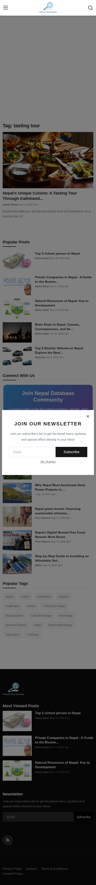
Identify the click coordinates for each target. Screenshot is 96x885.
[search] (90, 8)
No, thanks (48, 461)
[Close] (88, 416)
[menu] (5, 8)
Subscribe (71, 452)
